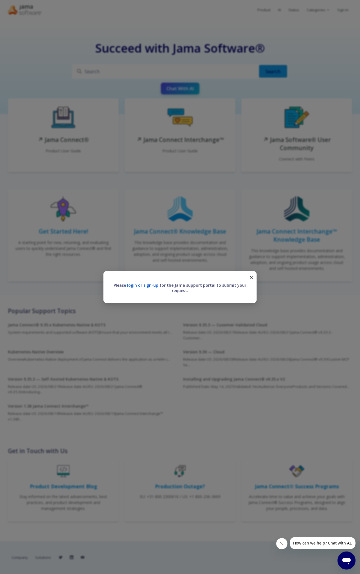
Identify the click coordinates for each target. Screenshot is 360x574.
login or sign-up (142, 285)
